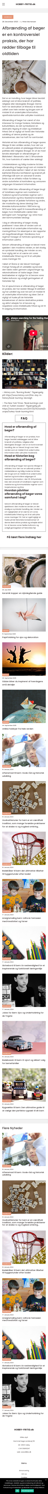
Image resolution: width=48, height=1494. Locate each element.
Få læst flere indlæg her (24, 537)
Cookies (24, 1477)
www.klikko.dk (26, 1452)
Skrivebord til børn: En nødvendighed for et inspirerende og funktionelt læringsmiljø (23, 967)
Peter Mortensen (29, 21)
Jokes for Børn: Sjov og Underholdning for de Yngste (23, 1014)
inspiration (6, 587)
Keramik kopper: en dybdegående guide (22, 593)
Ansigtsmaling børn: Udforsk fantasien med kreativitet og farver (21, 920)
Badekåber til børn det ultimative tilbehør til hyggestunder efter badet (23, 872)
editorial (5, 631)
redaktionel (8, 17)
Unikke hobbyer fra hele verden (17, 728)
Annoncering (24, 1470)
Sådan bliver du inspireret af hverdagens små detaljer (22, 683)
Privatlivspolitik (27, 1491)
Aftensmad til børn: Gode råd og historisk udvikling (23, 775)
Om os (24, 1474)
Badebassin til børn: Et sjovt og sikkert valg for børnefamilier (23, 1062)
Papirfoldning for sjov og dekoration (20, 637)
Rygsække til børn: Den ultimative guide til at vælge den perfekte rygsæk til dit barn (23, 1109)
